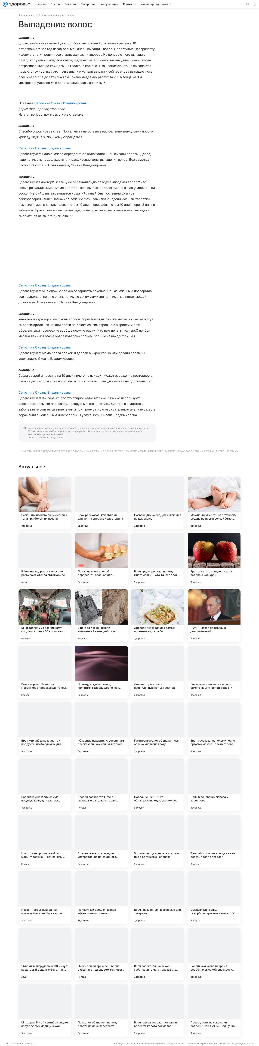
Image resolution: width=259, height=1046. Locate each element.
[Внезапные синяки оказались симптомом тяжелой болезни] (214, 672)
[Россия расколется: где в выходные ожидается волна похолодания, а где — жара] (101, 784)
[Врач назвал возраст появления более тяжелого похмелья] (157, 1010)
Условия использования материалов (146, 1043)
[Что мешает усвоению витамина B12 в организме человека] (157, 841)
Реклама (30, 1043)
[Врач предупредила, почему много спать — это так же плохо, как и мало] (157, 559)
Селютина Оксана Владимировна (60, 103)
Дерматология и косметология (57, 15)
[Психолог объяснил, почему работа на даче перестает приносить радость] (101, 1010)
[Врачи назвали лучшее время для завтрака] (157, 897)
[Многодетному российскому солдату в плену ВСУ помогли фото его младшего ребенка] (44, 615)
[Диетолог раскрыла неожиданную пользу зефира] (157, 672)
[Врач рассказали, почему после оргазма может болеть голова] (214, 728)
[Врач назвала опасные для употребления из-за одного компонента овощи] (101, 841)
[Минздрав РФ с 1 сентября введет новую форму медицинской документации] (44, 1010)
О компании (17, 1043)
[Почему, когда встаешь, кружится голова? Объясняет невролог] (101, 672)
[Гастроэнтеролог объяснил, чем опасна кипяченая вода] (157, 728)
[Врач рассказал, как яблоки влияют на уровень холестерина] (101, 503)
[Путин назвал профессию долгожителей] (214, 615)
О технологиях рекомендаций (202, 1043)
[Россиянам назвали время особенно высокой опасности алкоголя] (214, 954)
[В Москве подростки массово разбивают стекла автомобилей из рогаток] (44, 559)
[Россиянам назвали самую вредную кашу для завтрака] (44, 784)
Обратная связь (176, 1043)
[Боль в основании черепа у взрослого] (214, 784)
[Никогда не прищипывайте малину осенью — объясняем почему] (44, 841)
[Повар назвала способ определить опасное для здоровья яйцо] (101, 559)
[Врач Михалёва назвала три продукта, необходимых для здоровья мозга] (44, 728)
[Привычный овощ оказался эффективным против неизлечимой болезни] (101, 897)
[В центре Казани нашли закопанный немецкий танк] (101, 615)
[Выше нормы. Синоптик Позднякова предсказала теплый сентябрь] (44, 672)
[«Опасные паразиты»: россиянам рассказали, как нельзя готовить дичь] (101, 728)
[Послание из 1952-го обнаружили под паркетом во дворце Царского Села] (157, 784)
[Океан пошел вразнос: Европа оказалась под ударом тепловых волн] (101, 954)
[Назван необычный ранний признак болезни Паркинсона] (44, 897)
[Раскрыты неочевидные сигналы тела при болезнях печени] (44, 503)
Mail (6, 1043)
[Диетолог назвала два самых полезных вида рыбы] (157, 615)
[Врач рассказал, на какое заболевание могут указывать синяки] (157, 954)
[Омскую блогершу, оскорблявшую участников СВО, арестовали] (214, 897)
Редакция (119, 1043)
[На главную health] (19, 4)
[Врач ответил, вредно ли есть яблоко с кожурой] (214, 559)
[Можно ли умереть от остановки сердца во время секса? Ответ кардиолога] (214, 503)
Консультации (26, 15)
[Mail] (5, 4)
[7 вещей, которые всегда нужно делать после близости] (214, 841)
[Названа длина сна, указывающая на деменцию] (157, 503)
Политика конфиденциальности (236, 1043)
